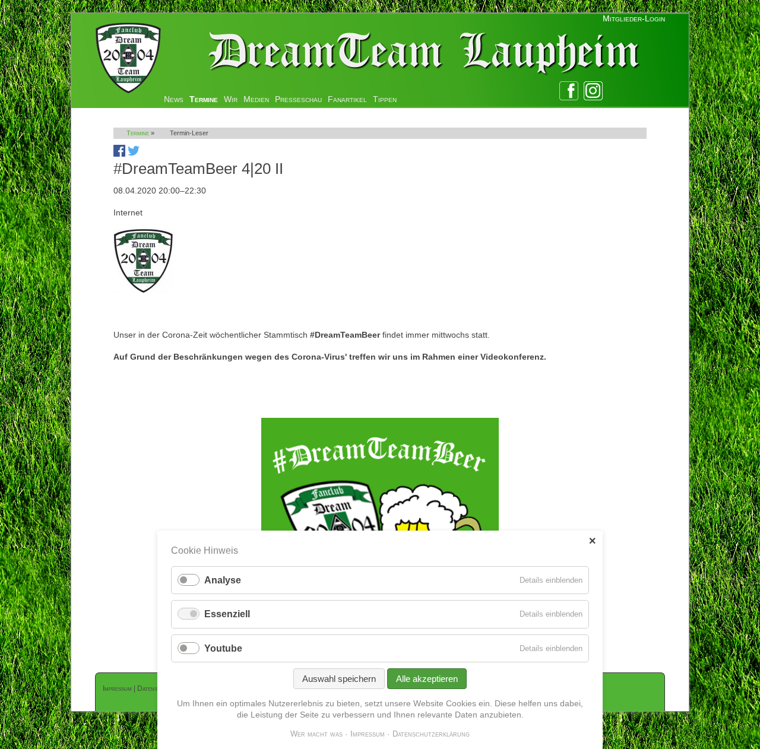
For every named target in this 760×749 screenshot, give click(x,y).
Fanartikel (347, 99)
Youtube (223, 648)
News (173, 99)
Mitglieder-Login (634, 18)
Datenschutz (155, 688)
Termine (203, 99)
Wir (231, 99)
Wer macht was (316, 733)
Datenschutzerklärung (431, 733)
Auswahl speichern (339, 679)
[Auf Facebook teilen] (119, 153)
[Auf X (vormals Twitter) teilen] (134, 153)
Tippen (385, 99)
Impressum (117, 688)
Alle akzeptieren (427, 679)
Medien (256, 99)
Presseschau (298, 99)
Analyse (222, 580)
